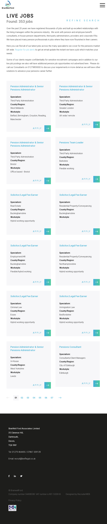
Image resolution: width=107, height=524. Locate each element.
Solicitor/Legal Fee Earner (24, 195)
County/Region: (17, 104)
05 (40, 398)
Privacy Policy (14, 500)
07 (52, 398)
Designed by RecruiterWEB (78, 494)
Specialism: (16, 97)
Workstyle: (15, 112)
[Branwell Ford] (8, 6)
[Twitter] (21, 476)
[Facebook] (9, 476)
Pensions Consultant (70, 347)
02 (22, 398)
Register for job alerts (24, 49)
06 (46, 398)
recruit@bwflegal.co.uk (24, 458)
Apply (37, 128)
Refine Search (83, 20)
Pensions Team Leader (71, 142)
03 (28, 398)
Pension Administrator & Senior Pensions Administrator (27, 88)
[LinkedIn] (15, 476)
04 (34, 398)
